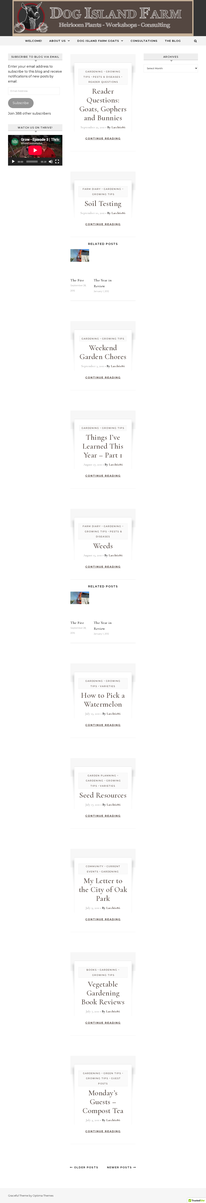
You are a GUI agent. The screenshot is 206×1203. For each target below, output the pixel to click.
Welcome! (33, 40)
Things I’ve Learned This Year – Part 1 (102, 446)
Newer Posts (120, 1167)
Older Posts (85, 1167)
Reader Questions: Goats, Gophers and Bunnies (103, 104)
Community (95, 866)
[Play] (13, 162)
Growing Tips (103, 194)
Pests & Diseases (106, 76)
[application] (35, 150)
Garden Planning (102, 775)
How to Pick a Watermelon (103, 700)
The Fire (77, 280)
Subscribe (21, 103)
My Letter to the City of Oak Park (103, 889)
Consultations (144, 40)
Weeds (103, 545)
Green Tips (112, 1073)
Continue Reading (103, 138)
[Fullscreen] (57, 162)
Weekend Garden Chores (103, 352)
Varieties (107, 686)
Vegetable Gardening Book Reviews (103, 993)
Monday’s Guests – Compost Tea (103, 1101)
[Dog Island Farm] (103, 18)
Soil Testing (103, 203)
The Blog (173, 40)
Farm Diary (92, 189)
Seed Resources (103, 795)
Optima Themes (43, 1195)
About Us (57, 40)
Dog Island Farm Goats (98, 40)
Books (92, 969)
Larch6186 (118, 127)
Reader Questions (103, 81)
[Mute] (51, 162)
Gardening (94, 71)
